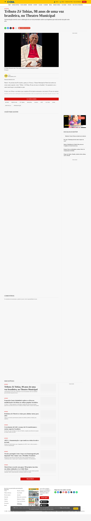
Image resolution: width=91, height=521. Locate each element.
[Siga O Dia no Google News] (24, 28)
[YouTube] (66, 492)
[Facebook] (58, 492)
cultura (47, 102)
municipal (29, 102)
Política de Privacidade (19, 504)
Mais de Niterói (30, 478)
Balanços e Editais (21, 499)
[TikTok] (71, 492)
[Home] (11, 2)
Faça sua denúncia (77, 1)
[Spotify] (77, 492)
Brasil (50, 4)
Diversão (30, 4)
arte (42, 102)
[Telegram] (69, 492)
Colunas (40, 4)
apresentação (17, 105)
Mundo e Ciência (56, 4)
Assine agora (44, 497)
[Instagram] (63, 492)
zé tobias (22, 102)
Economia (46, 4)
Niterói (6, 8)
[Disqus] (31, 317)
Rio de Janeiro (23, 4)
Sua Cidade (63, 4)
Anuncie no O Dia (69, 1)
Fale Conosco (66, 511)
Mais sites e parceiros (21, 497)
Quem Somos (72, 511)
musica (36, 102)
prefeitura (14, 102)
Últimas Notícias (15, 4)
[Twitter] (61, 492)
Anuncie (43, 511)
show (53, 102)
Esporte (35, 4)
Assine (84, 1)
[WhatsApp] (55, 492)
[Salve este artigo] (13, 28)
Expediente (59, 511)
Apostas (69, 4)
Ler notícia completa (31, 99)
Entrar (57, 1)
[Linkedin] (74, 492)
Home (9, 4)
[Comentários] (16, 28)
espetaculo (8, 105)
